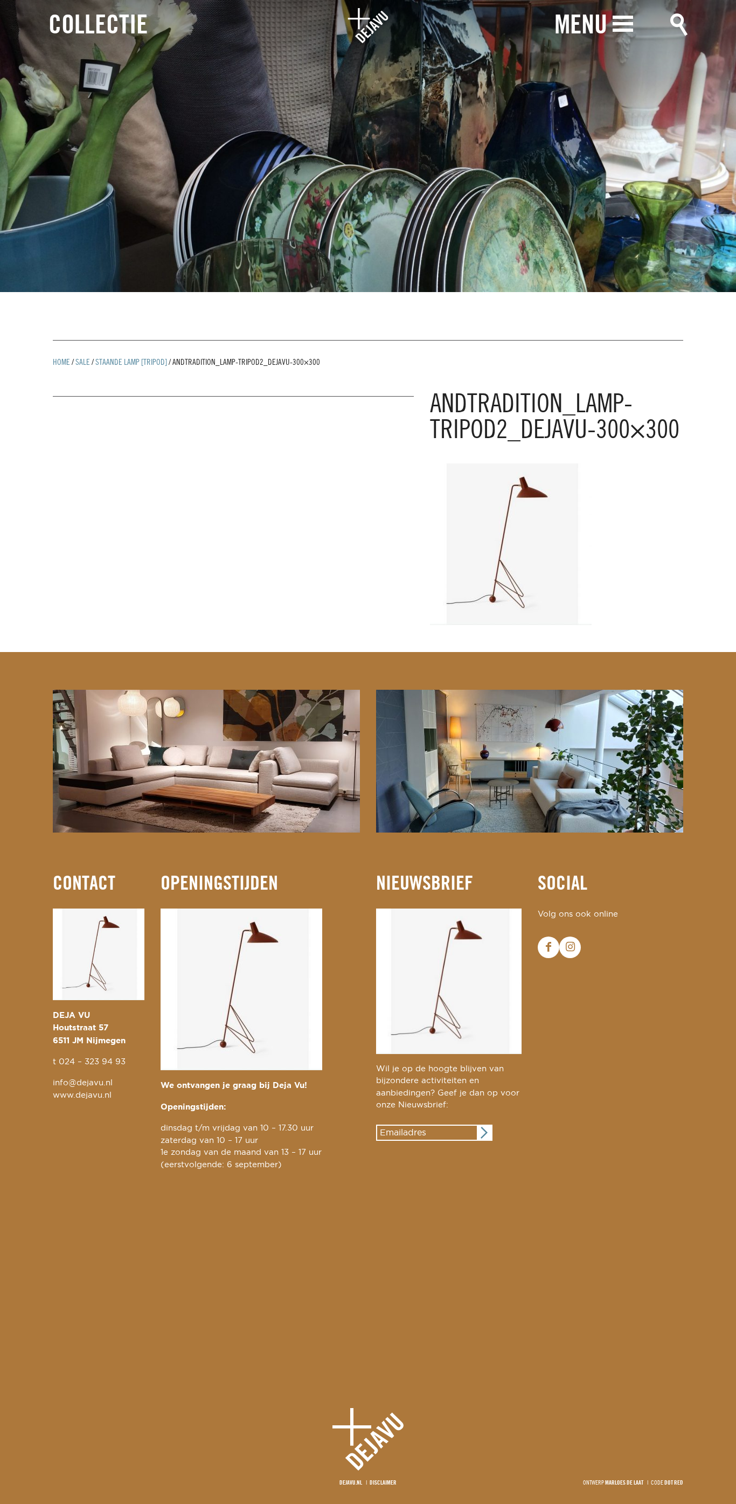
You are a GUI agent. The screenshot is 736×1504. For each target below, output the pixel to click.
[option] (368, 146)
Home (61, 362)
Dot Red (673, 1483)
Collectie (98, 26)
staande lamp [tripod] (131, 362)
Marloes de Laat (624, 1483)
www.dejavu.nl (82, 1095)
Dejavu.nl (350, 1483)
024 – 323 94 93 (92, 1062)
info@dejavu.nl (83, 1083)
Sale (82, 362)
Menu (580, 26)
